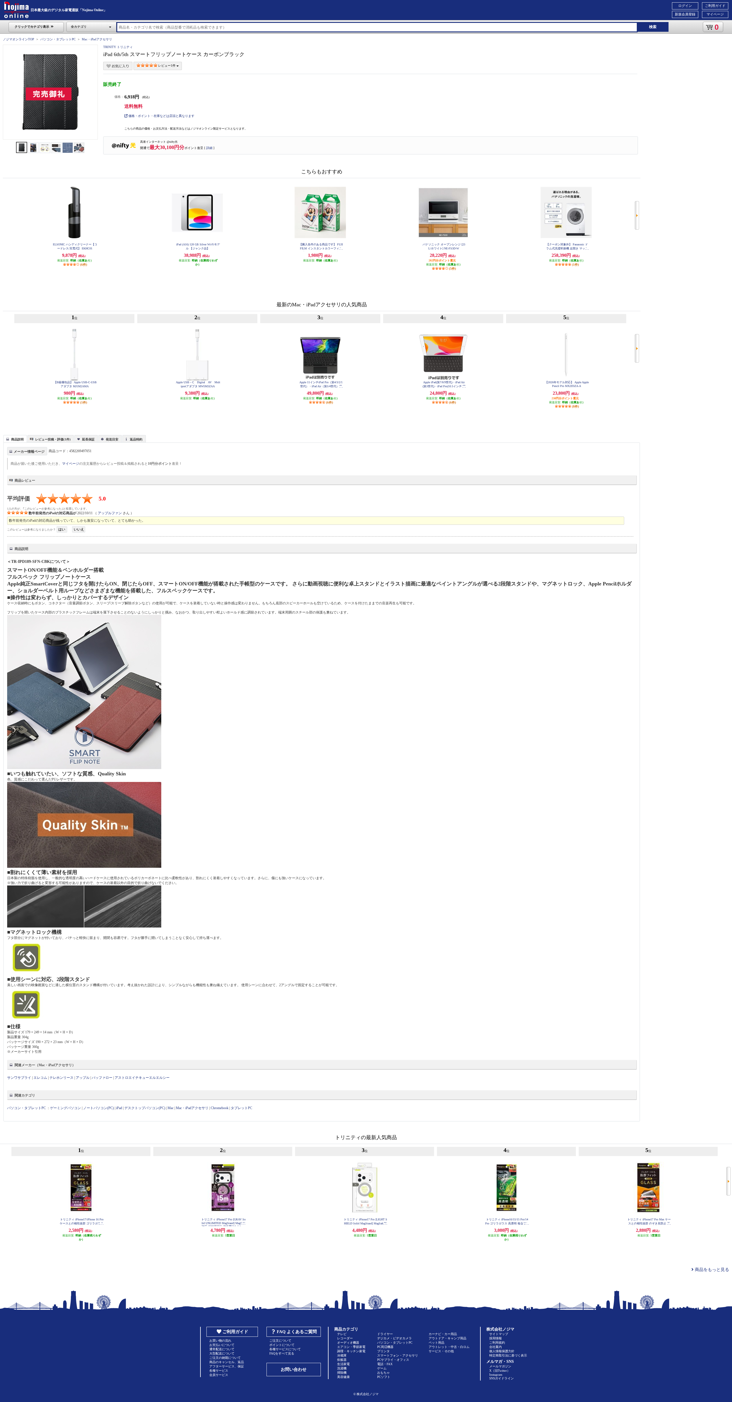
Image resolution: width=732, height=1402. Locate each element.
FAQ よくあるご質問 (297, 1331)
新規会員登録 (685, 14)
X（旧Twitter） (499, 1370)
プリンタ (383, 1351)
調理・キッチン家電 (351, 1351)
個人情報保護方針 (501, 1351)
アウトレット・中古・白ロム (449, 1347)
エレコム (40, 1078)
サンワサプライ (19, 1078)
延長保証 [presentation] (88, 439)
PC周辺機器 (385, 1347)
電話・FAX (385, 1364)
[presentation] (14, 438)
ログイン (685, 6)
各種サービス (218, 1370)
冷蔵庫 (342, 1355)
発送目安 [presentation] (112, 439)
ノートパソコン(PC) (98, 1108)
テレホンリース (61, 1078)
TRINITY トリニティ (118, 47)
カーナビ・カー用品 (443, 1334)
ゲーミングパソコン (65, 1108)
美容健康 (343, 1377)
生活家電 (343, 1364)
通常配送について (221, 1349)
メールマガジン (500, 1366)
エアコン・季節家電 (351, 1347)
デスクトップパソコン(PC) (144, 1108)
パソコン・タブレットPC (57, 39)
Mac (171, 1108)
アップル (82, 1078)
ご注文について (280, 1340)
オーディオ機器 (348, 1342)
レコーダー (345, 1338)
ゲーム (382, 1368)
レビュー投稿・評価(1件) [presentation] (53, 439)
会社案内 (495, 1347)
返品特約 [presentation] (136, 439)
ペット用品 (436, 1342)
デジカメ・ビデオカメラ (394, 1338)
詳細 (209, 148)
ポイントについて (282, 1345)
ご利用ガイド (715, 6)
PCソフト (383, 1377)
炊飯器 (342, 1359)
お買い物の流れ (220, 1340)
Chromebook (219, 1108)
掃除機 (342, 1372)
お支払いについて (221, 1345)
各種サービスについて (285, 1349)
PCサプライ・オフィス (393, 1359)
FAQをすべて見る (281, 1353)
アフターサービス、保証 (226, 1366)
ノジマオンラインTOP (18, 39)
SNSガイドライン (501, 1378)
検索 (653, 27)
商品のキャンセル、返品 (226, 1362)
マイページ (715, 14)
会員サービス (218, 1375)
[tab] (15, 438)
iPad (119, 1108)
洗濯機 (342, 1368)
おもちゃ (383, 1372)
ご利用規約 (497, 1342)
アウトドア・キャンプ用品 (447, 1338)
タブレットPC (241, 1108)
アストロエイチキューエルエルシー (142, 1078)
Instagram (495, 1374)
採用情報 (495, 1338)
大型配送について (221, 1353)
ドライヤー (385, 1334)
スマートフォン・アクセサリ (397, 1355)
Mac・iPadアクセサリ (97, 39)
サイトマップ (498, 1334)
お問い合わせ (294, 1369)
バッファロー (102, 1078)
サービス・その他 (441, 1351)
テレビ (342, 1334)
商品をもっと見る (711, 1269)
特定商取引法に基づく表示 (508, 1355)
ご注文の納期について (225, 1357)
